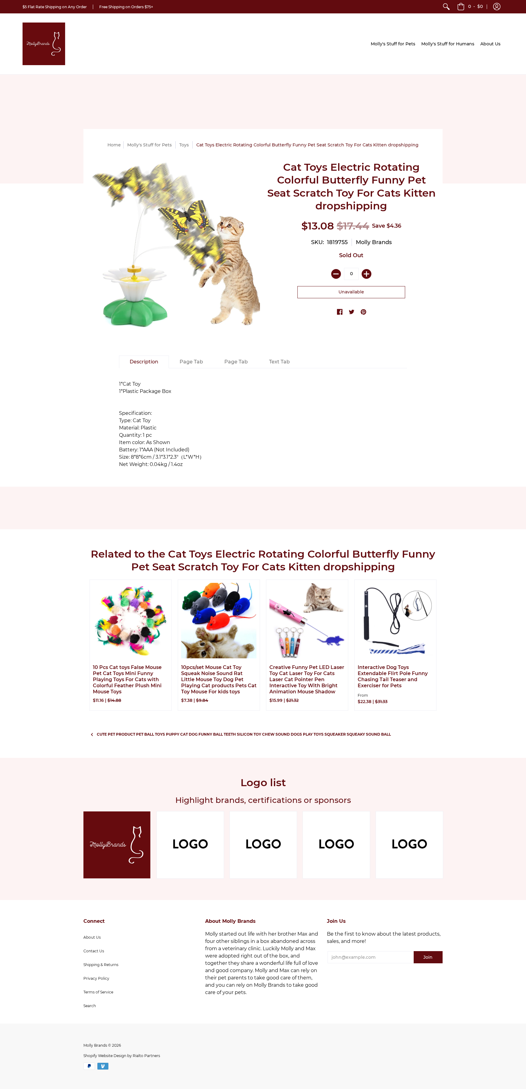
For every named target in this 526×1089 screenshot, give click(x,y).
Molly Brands (374, 242)
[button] (497, 6)
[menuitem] (446, 6)
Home (114, 145)
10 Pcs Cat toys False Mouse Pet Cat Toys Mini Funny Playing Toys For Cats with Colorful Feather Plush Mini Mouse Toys (127, 679)
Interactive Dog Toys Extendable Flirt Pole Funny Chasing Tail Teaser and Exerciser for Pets (393, 676)
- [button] (475, 6)
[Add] (366, 274)
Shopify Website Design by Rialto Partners (121, 1055)
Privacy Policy (96, 978)
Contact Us (93, 951)
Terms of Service (98, 992)
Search (89, 1005)
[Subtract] (336, 274)
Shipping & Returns (100, 964)
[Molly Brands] (44, 43)
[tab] (144, 361)
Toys (184, 145)
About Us (92, 937)
